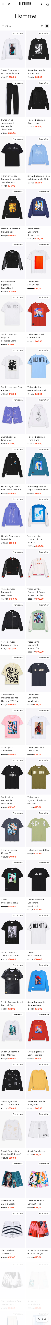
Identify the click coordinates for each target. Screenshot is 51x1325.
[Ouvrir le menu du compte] (41, 4)
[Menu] (3, 4)
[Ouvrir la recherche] (9, 4)
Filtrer (8, 26)
